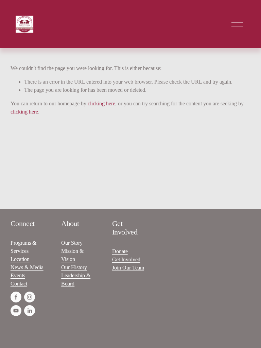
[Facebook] (16, 297)
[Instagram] (29, 297)
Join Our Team (128, 268)
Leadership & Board (75, 279)
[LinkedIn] (29, 310)
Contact (19, 283)
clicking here (101, 103)
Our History (74, 267)
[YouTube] (16, 310)
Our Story (72, 243)
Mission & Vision (72, 255)
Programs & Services (23, 247)
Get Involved (126, 259)
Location (20, 259)
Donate (120, 251)
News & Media (27, 267)
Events (18, 275)
